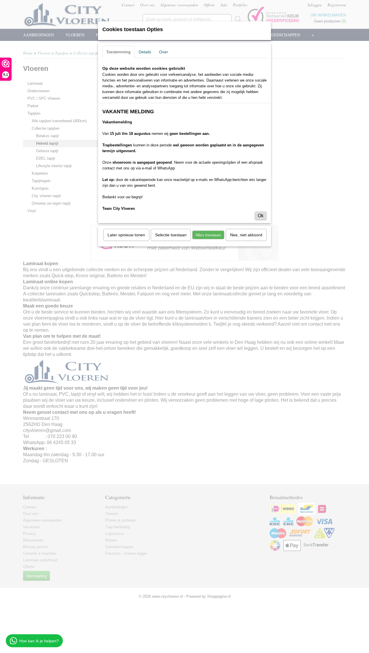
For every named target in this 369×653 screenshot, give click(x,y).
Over (163, 52)
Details (145, 52)
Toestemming (118, 52)
